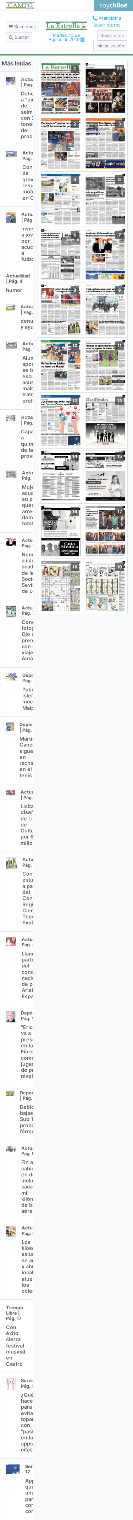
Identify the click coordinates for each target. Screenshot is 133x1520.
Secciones (24, 26)
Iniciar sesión (110, 45)
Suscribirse (112, 35)
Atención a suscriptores (108, 22)
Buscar (21, 37)
